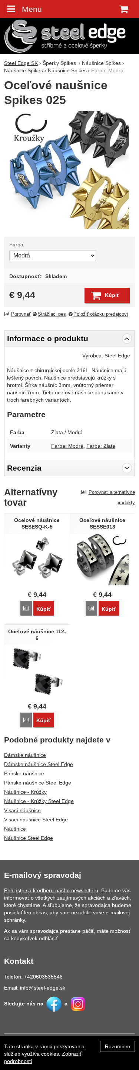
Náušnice (15, 829)
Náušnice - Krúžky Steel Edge (39, 801)
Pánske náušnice (24, 773)
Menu (32, 9)
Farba (16, 244)
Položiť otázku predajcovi (100, 314)
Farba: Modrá (67, 446)
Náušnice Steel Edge (28, 838)
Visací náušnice (22, 810)
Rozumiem (117, 1046)
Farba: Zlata (100, 446)
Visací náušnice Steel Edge (36, 820)
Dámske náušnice (25, 755)
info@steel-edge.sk (42, 988)
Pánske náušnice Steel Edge (37, 783)
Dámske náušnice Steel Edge (38, 764)
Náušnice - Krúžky (25, 792)
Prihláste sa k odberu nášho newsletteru (51, 890)
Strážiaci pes (52, 314)
